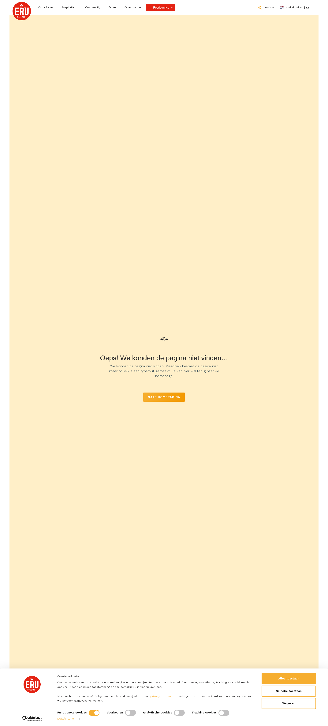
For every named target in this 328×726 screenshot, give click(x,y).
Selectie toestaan (289, 691)
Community (92, 7)
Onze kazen (46, 7)
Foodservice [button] (161, 7)
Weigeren (288, 703)
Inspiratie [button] (68, 7)
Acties (112, 7)
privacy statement (163, 696)
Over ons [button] (131, 7)
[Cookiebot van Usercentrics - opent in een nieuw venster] (32, 718)
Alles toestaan (288, 678)
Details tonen (66, 718)
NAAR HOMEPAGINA (164, 397)
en (307, 7)
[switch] (130, 713)
